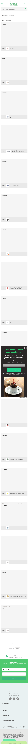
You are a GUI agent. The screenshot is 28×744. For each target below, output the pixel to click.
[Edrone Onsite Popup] (14, 372)
